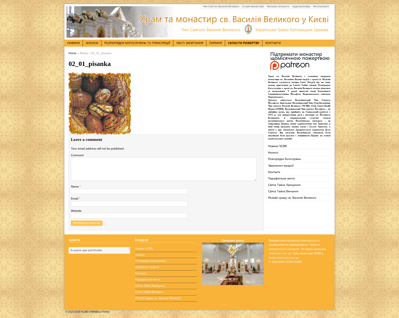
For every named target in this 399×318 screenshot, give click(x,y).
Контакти (273, 43)
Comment (77, 155)
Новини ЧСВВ (277, 146)
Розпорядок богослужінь (284, 159)
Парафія (215, 43)
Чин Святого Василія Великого (221, 6)
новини (73, 43)
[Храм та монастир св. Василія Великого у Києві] (199, 35)
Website (76, 210)
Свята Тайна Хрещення (284, 184)
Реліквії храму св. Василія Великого (292, 197)
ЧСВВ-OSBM (293, 261)
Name (75, 186)
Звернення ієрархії (281, 165)
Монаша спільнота (278, 6)
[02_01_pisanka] (100, 131)
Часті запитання (189, 43)
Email (75, 198)
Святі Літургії (307, 82)
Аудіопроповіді (301, 6)
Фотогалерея (321, 6)
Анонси (273, 152)
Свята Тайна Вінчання (283, 191)
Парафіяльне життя (281, 178)
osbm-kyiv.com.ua (280, 253)
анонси (92, 43)
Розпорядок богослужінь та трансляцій (137, 43)
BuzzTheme (103, 311)
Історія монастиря (253, 6)
